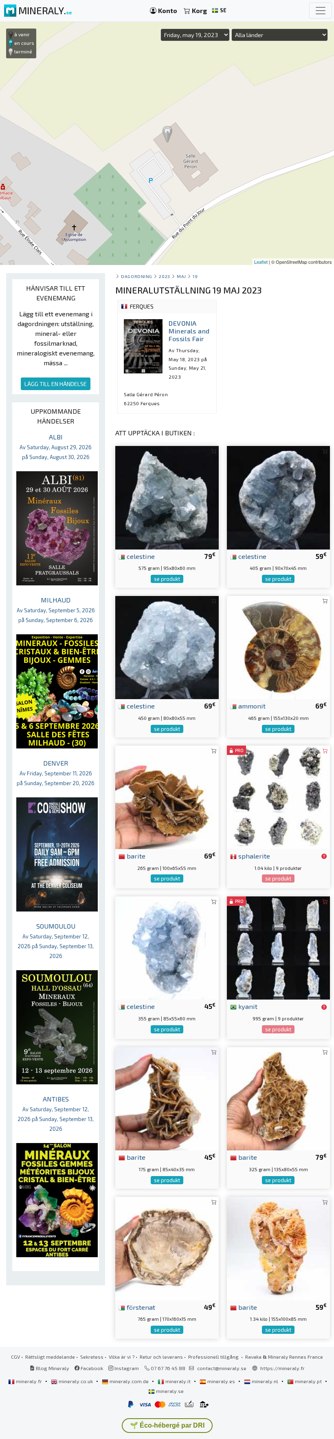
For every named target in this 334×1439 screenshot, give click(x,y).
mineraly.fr (29, 1381)
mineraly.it (178, 1381)
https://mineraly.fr (282, 1368)
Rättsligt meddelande (50, 1357)
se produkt (167, 579)
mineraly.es (221, 1381)
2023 (164, 276)
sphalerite (253, 856)
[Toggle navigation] (320, 10)
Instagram (126, 1368)
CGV (15, 1357)
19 (195, 276)
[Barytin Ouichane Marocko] (166, 1097)
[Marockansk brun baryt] (278, 1097)
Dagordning (136, 276)
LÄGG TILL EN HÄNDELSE (55, 383)
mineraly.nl (264, 1381)
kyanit (247, 1006)
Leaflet (261, 261)
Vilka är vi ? (121, 1357)
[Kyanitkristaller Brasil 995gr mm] (278, 947)
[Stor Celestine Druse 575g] (166, 497)
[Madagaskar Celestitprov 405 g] (278, 497)
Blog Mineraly (52, 1368)
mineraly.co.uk (75, 1381)
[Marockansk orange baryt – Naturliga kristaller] (278, 1247)
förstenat (140, 1307)
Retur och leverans (161, 1357)
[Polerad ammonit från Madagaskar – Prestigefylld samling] (278, 646)
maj (181, 276)
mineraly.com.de (129, 1381)
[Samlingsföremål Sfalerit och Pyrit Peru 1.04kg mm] (278, 796)
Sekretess (91, 1357)
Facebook (91, 1368)
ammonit (251, 706)
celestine (140, 556)
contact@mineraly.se (221, 1368)
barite (135, 856)
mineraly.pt (308, 1381)
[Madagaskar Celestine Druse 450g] (166, 646)
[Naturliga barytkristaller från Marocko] (166, 796)
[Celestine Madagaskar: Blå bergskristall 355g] (166, 947)
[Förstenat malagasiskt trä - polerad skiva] (166, 1247)
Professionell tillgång (214, 1357)
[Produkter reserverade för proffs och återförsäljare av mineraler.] (324, 856)
